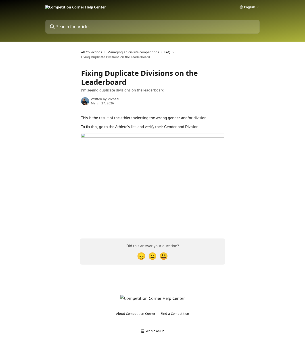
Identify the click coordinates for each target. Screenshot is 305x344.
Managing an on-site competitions (133, 52)
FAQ (167, 52)
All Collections (91, 52)
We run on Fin (155, 331)
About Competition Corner (135, 313)
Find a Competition (175, 313)
